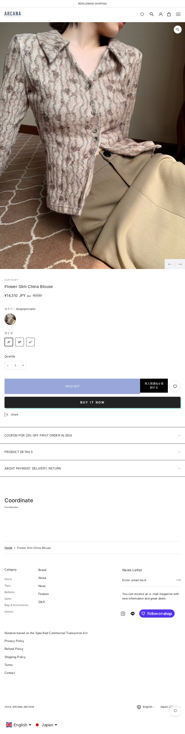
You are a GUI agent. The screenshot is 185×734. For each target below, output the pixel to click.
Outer (8, 598)
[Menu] (178, 14)
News (42, 586)
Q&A (41, 602)
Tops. (8, 585)
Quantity (10, 356)
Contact (10, 673)
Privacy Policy (14, 641)
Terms (9, 665)
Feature (43, 594)
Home (8, 547)
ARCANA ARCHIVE (23, 706)
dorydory (11, 279)
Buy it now (92, 402)
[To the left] (170, 264)
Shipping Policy (15, 657)
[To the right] (180, 264)
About (42, 578)
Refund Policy (14, 649)
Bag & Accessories (16, 605)
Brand (42, 570)
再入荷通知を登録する (154, 385)
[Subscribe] (178, 579)
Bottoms (10, 592)
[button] (151, 14)
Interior (9, 611)
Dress (8, 579)
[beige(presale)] (10, 319)
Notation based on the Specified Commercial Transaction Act (46, 633)
